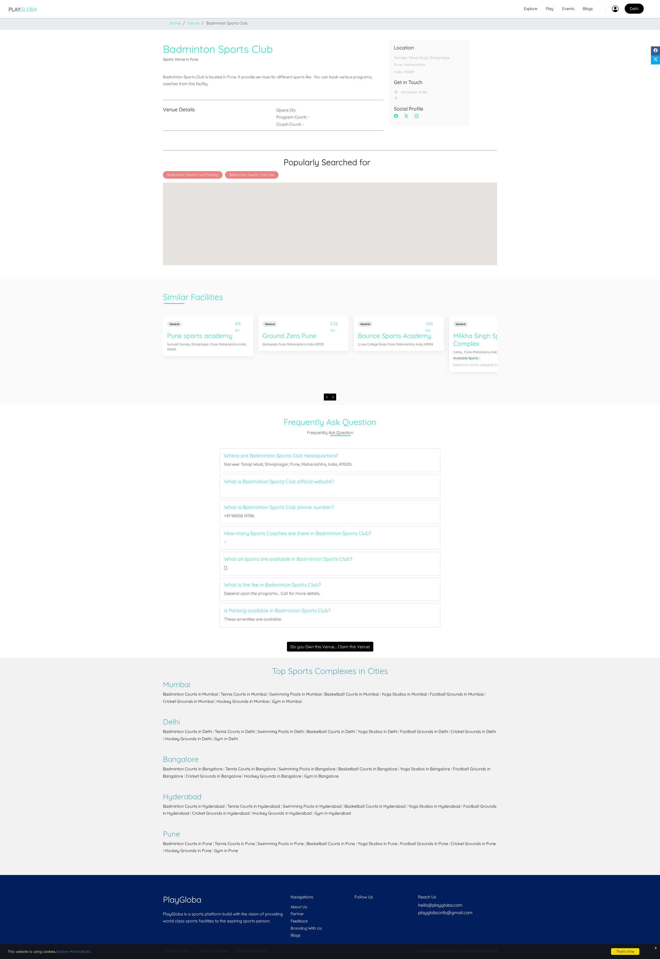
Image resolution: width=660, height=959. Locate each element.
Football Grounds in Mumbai (457, 694)
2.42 (429, 324)
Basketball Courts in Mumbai (351, 694)
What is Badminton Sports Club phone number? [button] (279, 507)
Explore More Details (73, 951)
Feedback (299, 921)
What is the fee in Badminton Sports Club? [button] (272, 585)
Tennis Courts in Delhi (235, 731)
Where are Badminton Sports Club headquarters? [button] (281, 456)
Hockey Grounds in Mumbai (243, 701)
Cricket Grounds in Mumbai (188, 701)
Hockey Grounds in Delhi (188, 738)
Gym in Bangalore (321, 776)
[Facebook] (655, 50)
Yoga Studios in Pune (377, 843)
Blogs (588, 8)
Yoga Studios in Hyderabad (434, 806)
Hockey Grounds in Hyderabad (282, 813)
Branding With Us (306, 928)
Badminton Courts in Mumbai (190, 694)
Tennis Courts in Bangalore (250, 768)
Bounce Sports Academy (394, 336)
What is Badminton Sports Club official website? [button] (279, 482)
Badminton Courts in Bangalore (192, 768)
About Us (299, 906)
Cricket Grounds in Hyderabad (221, 813)
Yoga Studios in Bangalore (425, 768)
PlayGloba (182, 899)
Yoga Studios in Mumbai (404, 694)
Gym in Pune (226, 850)
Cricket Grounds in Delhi (473, 731)
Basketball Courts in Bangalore (367, 768)
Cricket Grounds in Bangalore (213, 776)
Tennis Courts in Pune (235, 843)
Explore (530, 8)
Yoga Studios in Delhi (377, 731)
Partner (297, 913)
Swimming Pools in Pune (281, 843)
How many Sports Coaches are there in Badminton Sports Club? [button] (297, 533)
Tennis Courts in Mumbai (244, 694)
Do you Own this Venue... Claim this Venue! (330, 646)
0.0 (238, 324)
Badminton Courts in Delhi (187, 731)
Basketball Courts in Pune (331, 843)
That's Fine (625, 951)
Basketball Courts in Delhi (331, 731)
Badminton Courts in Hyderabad (194, 806)
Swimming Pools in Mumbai (295, 694)
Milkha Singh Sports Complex (482, 339)
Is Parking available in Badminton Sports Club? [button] (277, 611)
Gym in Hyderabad (333, 813)
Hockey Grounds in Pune (188, 850)
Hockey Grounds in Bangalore (272, 776)
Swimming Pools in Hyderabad (312, 806)
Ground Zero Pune (289, 336)
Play (23, 9)
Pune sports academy (199, 336)
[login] (612, 8)
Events (568, 8)
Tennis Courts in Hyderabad (253, 806)
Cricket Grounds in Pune (473, 843)
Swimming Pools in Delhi (281, 731)
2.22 (334, 324)
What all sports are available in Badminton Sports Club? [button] (288, 559)
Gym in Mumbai (287, 701)
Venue (193, 23)
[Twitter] (655, 59)
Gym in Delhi (226, 738)
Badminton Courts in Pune (187, 843)
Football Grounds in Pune (424, 843)
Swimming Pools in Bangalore (307, 768)
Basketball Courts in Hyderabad (375, 806)
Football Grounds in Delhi (424, 731)
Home (175, 23)
